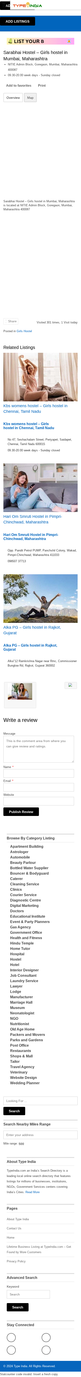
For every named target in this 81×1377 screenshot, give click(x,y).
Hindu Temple (22, 943)
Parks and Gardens (26, 1040)
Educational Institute (27, 916)
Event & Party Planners (30, 922)
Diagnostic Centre (25, 900)
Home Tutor (20, 949)
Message (9, 733)
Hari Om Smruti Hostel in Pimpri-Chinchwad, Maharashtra (32, 519)
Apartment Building (26, 846)
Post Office (19, 1045)
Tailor (15, 1061)
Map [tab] (30, 97)
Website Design (23, 1078)
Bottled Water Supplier (29, 868)
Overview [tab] (13, 97)
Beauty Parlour (23, 863)
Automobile (20, 857)
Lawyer (16, 986)
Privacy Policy (16, 1261)
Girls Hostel (24, 331)
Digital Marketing (24, 906)
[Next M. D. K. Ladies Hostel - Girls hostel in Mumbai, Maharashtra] (71, 685)
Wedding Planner (25, 1083)
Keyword (13, 1286)
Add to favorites (18, 85)
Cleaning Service (24, 884)
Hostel (15, 959)
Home (10, 1237)
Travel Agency (22, 1067)
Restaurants (20, 1051)
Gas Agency (20, 927)
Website (8, 794)
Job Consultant (23, 975)
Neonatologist (22, 1013)
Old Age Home (22, 1029)
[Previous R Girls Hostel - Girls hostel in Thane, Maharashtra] (20, 695)
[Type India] (36, 5)
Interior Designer (24, 970)
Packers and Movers (27, 1035)
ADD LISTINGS (17, 21)
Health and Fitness (26, 938)
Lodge (15, 992)
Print (42, 85)
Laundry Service (24, 981)
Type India (20, 1366)
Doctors (17, 911)
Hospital (17, 954)
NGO (14, 1018)
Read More (32, 1192)
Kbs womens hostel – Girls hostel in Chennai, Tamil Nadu (35, 409)
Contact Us (14, 1228)
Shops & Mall (21, 1056)
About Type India (18, 1219)
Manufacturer (21, 997)
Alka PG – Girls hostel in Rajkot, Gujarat (32, 630)
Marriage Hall (21, 1002)
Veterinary (18, 1072)
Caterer (16, 879)
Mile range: (10, 1143)
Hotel (14, 965)
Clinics (16, 889)
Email (8, 781)
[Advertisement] (40, 148)
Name (8, 767)
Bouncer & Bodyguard (29, 873)
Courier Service (23, 895)
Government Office (26, 932)
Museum (17, 1008)
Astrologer (19, 852)
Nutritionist (19, 1024)
